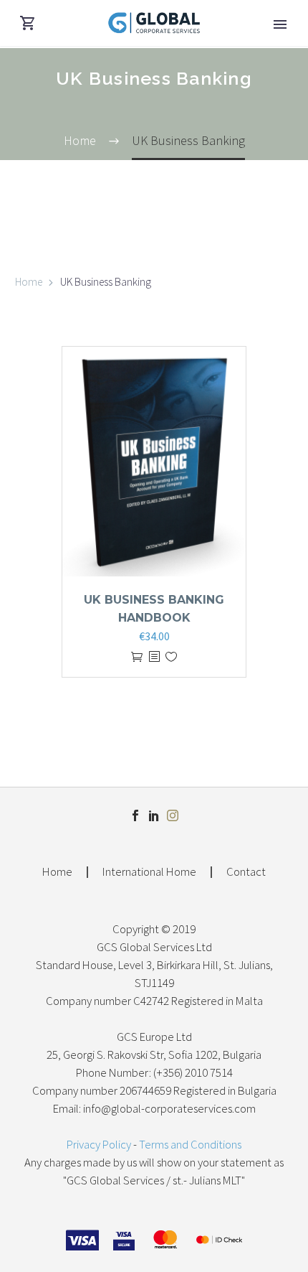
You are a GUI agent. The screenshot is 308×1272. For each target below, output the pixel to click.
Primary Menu (280, 24)
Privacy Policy (99, 1144)
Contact (246, 872)
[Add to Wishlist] (171, 657)
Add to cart (137, 657)
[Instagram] (172, 815)
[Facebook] (135, 815)
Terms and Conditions (190, 1144)
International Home (149, 872)
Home (28, 282)
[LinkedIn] (154, 815)
